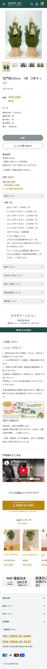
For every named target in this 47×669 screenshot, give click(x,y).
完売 (23, 137)
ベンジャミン (9, 560)
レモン (25, 560)
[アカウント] (36, 4)
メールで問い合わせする (13, 188)
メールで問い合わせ (23, 145)
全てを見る (22, 523)
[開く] (31, 4)
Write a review (23, 329)
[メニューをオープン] (4, 4)
